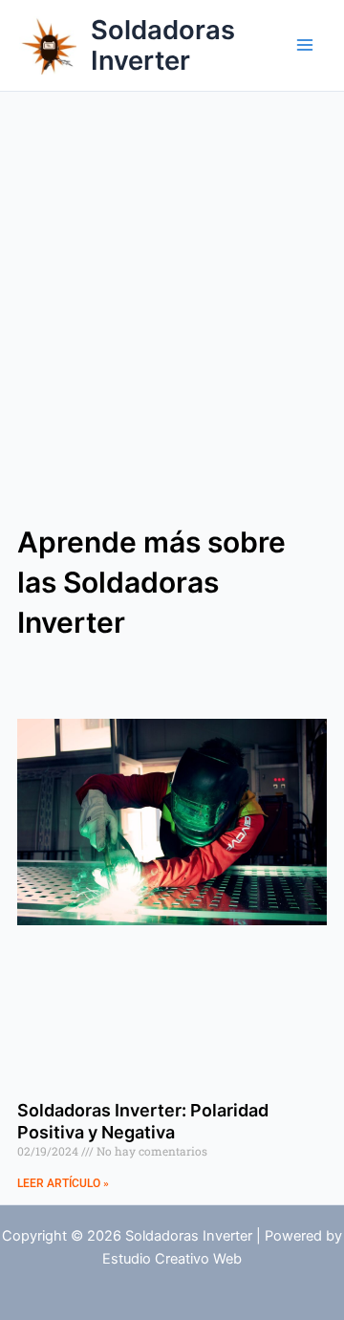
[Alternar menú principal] (305, 45)
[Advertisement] (172, 273)
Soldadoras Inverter (163, 45)
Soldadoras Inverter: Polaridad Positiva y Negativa (143, 1121)
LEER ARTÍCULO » (63, 1183)
